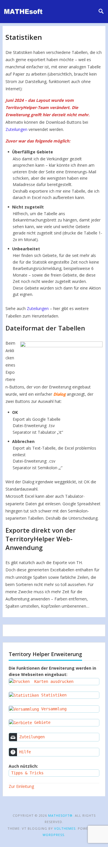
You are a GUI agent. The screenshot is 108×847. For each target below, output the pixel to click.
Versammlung (53, 709)
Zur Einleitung (21, 786)
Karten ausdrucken (51, 681)
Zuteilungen (16, 129)
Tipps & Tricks (26, 773)
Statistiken (53, 695)
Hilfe (24, 752)
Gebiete (41, 722)
